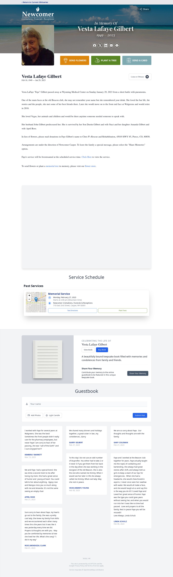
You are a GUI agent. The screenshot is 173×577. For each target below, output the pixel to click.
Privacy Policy (79, 566)
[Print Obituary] (117, 45)
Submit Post (140, 415)
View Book (88, 350)
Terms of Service (93, 566)
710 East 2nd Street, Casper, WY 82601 (69, 305)
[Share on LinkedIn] (105, 45)
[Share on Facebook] (94, 45)
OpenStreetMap (89, 570)
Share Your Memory (137, 373)
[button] (36, 299)
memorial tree (52, 165)
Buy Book (102, 350)
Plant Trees (123, 310)
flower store (90, 165)
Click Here (87, 156)
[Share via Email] (111, 45)
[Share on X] (100, 45)
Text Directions (72, 310)
